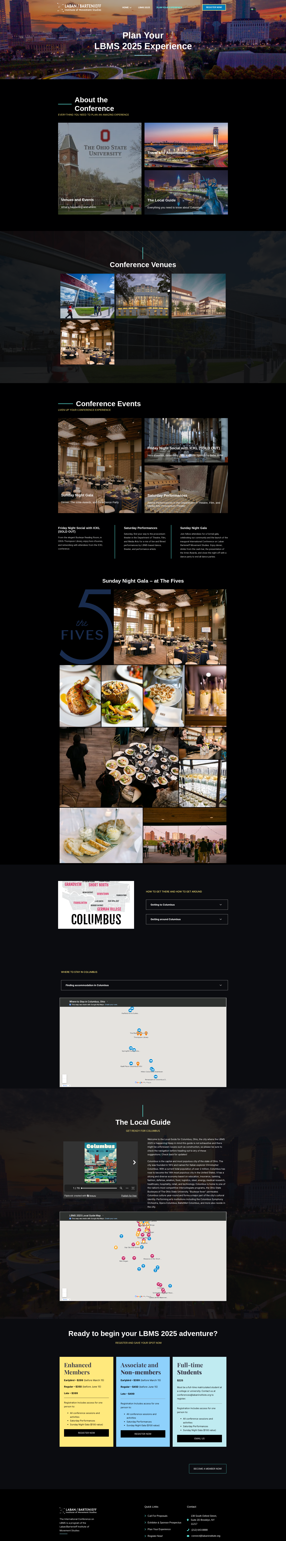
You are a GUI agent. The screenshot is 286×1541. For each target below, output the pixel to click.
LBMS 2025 (144, 7)
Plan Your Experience (169, 7)
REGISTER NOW (86, 1432)
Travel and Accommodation (170, 153)
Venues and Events (77, 200)
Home (125, 7)
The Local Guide (161, 200)
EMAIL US (199, 1438)
